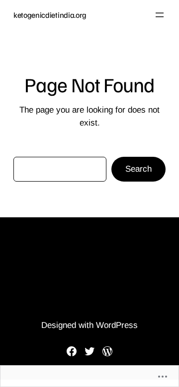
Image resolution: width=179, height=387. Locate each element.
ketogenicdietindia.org (50, 15)
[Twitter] (89, 351)
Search (138, 169)
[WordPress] (107, 351)
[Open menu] (160, 15)
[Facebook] (72, 351)
